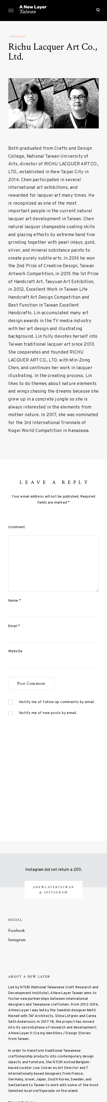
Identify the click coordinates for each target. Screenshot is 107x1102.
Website (15, 651)
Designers (17, 37)
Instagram (17, 940)
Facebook (16, 930)
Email (14, 626)
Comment (16, 527)
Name (14, 600)
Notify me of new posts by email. (48, 713)
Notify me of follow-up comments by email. (57, 702)
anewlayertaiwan (53, 887)
